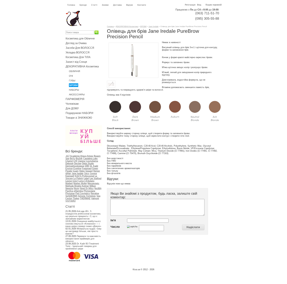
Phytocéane (89, 191)
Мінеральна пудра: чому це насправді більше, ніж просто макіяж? (83, 231)
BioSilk (79, 158)
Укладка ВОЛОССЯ (78, 52)
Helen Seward (86, 171)
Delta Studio (88, 163)
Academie (75, 156)
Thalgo (76, 198)
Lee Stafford (95, 178)
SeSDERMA (71, 196)
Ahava (83, 156)
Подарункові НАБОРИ (79, 113)
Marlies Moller (80, 183)
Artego (90, 156)
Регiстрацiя (190, 5)
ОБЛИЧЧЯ (74, 71)
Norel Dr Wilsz (87, 188)
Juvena (93, 173)
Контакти (141, 5)
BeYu (72, 158)
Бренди (83, 5)
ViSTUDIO (70, 201)
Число (115, 226)
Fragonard (87, 168)
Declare (77, 163)
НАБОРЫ (74, 90)
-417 (67, 156)
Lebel (86, 178)
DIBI (87, 166)
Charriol (69, 161)
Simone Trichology (87, 196)
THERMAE (85, 198)
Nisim (76, 188)
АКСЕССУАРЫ (77, 94)
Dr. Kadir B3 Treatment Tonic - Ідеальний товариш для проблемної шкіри (82, 246)
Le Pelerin (78, 178)
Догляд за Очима (76, 43)
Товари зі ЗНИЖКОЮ (79, 117)
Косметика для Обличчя (80, 38)
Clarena (81, 161)
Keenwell (69, 176)
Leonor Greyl (71, 181)
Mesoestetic (93, 183)
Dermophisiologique (74, 166)
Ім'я (113, 220)
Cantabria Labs (90, 158)
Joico (86, 173)
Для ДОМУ (72, 108)
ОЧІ (71, 76)
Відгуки (129, 5)
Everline (77, 168)
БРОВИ (73, 85)
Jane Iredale (77, 173)
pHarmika (78, 191)
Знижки (105, 5)
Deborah (69, 163)
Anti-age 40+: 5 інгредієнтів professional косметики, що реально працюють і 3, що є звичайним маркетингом (83, 215)
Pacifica (69, 191)
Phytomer (70, 193)
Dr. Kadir (94, 166)
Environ (69, 168)
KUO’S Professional (84, 176)
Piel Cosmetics (82, 193)
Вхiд (199, 5)
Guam (76, 171)
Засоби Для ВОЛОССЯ (80, 47)
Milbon (93, 186)
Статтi (70, 206)
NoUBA (97, 188)
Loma (81, 181)
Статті (94, 5)
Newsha (69, 188)
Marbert (69, 183)
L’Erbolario (89, 181)
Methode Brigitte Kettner (77, 186)
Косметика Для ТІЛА (78, 57)
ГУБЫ (72, 80)
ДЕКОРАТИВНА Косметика (82, 66)
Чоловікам (72, 103)
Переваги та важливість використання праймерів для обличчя (83, 238)
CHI (75, 161)
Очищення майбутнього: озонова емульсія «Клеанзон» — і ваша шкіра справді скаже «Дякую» (83, 223)
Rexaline (95, 193)
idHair (68, 173)
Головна (71, 5)
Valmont (95, 198)
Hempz (96, 171)
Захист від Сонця (76, 61)
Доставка (117, 5)
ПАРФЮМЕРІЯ (75, 99)
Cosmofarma (92, 161)
